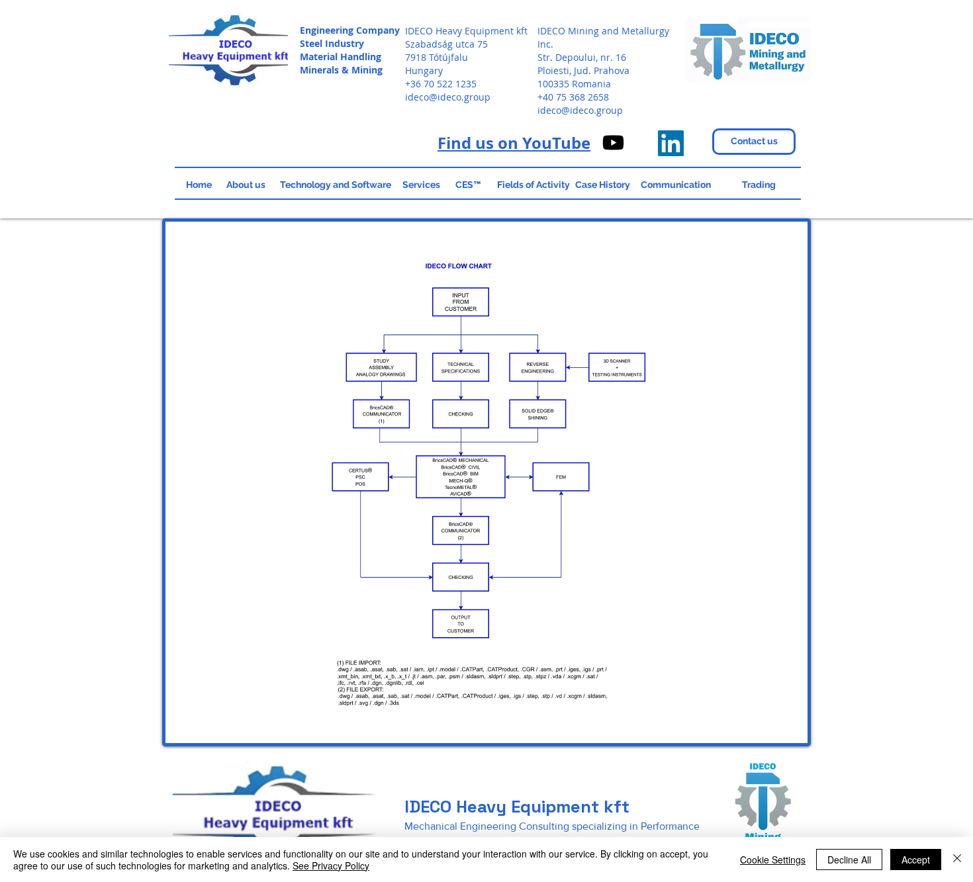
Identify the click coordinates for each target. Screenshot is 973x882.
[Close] (957, 859)
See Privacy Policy (331, 865)
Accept (916, 859)
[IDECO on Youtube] (613, 142)
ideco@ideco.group (447, 97)
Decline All (849, 859)
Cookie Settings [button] (773, 859)
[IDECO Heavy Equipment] (671, 143)
